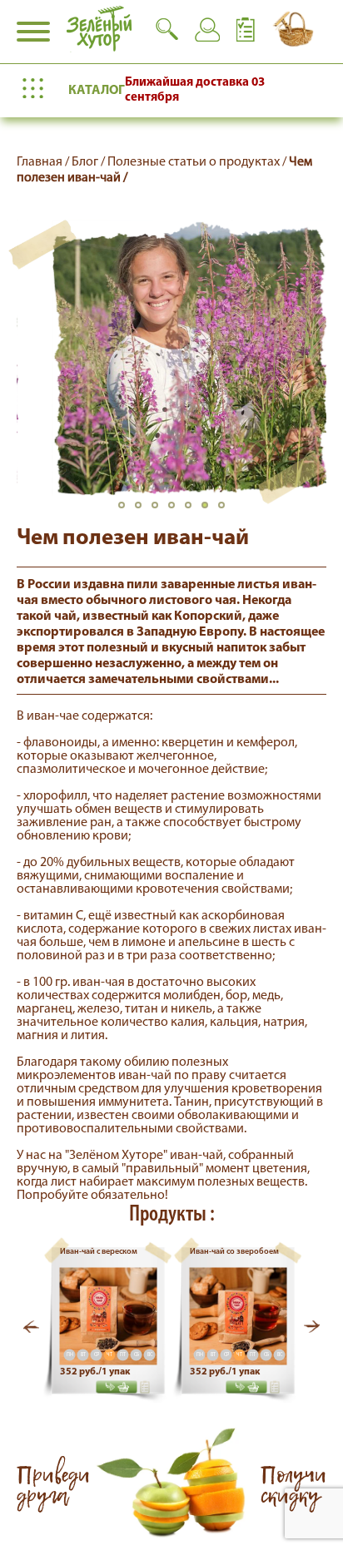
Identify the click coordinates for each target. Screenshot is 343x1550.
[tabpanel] (171, 358)
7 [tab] (226, 510)
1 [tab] (126, 510)
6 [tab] (209, 510)
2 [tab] (143, 510)
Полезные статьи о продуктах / (198, 162)
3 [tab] (160, 510)
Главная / (44, 162)
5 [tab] (193, 510)
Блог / (89, 162)
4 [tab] (176, 510)
